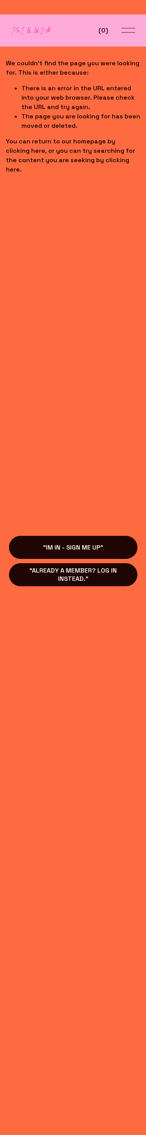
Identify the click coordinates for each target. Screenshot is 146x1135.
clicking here (25, 151)
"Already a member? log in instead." (73, 574)
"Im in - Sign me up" (73, 547)
